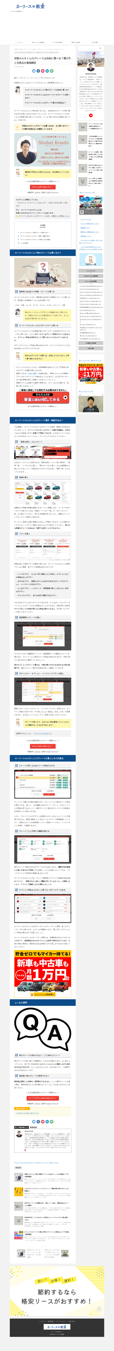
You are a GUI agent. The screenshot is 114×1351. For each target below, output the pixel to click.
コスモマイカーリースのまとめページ (91, 320)
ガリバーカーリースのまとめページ (91, 304)
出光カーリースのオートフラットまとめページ (91, 328)
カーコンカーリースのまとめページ (91, 301)
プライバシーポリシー (60, 1321)
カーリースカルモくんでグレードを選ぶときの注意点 (35, 239)
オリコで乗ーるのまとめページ (90, 313)
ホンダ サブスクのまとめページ (90, 289)
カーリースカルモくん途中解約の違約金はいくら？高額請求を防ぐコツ (95, 126)
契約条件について (86, 236)
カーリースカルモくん (43, 733)
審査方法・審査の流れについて (90, 232)
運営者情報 (50, 1321)
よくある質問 (24, 243)
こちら (66, 216)
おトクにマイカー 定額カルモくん (90, 360)
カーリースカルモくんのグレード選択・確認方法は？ (35, 236)
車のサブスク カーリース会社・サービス (47, 1162)
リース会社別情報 (57, 42)
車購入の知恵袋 (76, 42)
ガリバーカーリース (86, 391)
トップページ (19, 42)
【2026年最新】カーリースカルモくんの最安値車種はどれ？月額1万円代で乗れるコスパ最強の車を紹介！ (96, 141)
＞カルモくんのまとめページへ (27, 1113)
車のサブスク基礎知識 (38, 42)
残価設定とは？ (85, 228)
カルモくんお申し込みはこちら (41, 187)
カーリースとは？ (86, 219)
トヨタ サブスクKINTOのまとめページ (92, 286)
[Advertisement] (57, 26)
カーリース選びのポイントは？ (90, 223)
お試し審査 (95, 42)
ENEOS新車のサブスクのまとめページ (92, 307)
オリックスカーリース (87, 192)
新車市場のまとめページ (89, 332)
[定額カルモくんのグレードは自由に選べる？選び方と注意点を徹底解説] (47, 71)
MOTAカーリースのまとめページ (90, 298)
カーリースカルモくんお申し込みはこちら (41, 1098)
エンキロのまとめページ (88, 310)
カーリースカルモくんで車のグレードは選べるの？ (34, 232)
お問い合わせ (71, 1321)
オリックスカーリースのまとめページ (92, 292)
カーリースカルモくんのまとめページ (26, 1162)
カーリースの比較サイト (57, 1331)
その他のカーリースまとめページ (91, 338)
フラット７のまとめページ (89, 335)
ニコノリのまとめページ (89, 324)
